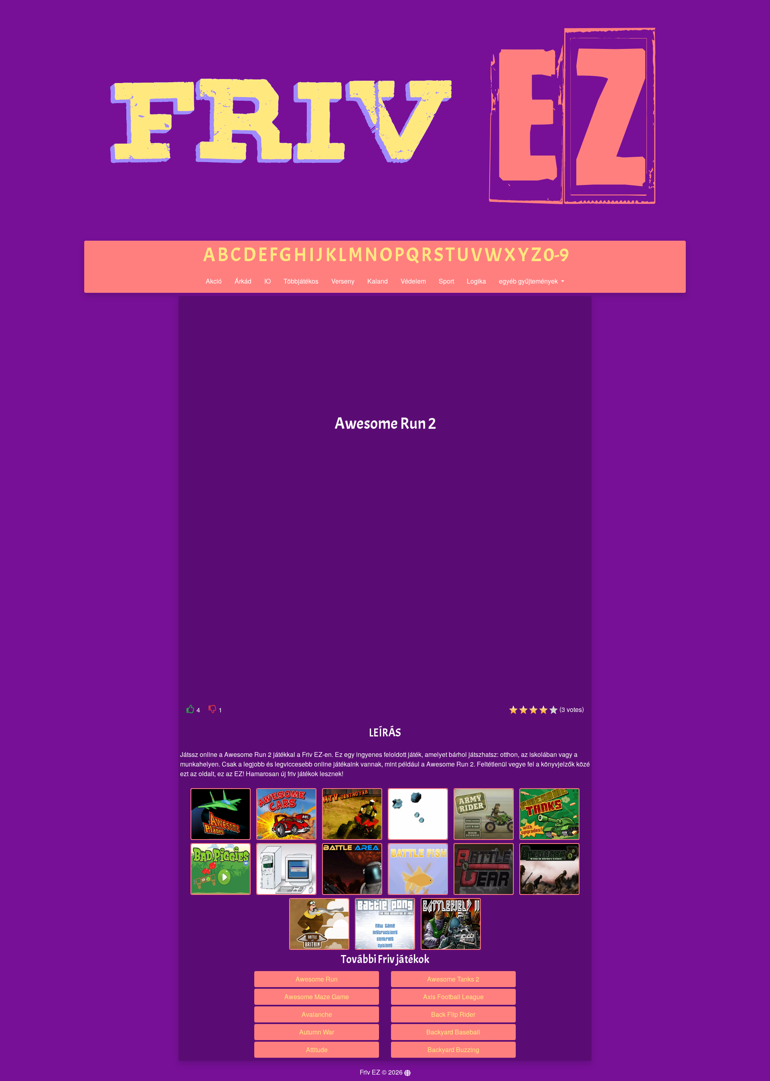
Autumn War (316, 1031)
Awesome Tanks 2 (453, 979)
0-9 (556, 255)
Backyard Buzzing (453, 1049)
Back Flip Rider (453, 1014)
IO (267, 281)
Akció (214, 281)
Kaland (377, 281)
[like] (190, 710)
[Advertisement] (117, 420)
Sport (446, 281)
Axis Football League (453, 996)
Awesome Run (317, 979)
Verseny (343, 281)
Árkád (243, 281)
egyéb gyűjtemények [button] (529, 281)
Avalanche (317, 1014)
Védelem (413, 281)
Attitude (317, 1049)
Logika (476, 281)
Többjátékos (301, 281)
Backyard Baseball (453, 1031)
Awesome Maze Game (316, 996)
